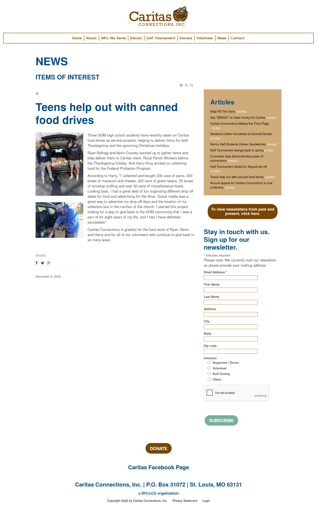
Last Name (211, 296)
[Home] (181, 85)
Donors (136, 38)
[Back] (37, 94)
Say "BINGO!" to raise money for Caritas (237, 117)
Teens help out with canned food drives (237, 177)
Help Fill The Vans (222, 111)
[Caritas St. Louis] (158, 16)
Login (206, 500)
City (207, 321)
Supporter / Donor (226, 362)
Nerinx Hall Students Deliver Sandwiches (238, 144)
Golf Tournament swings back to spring (237, 150)
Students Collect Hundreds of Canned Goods (241, 134)
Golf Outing (221, 374)
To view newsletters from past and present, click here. (242, 211)
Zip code (210, 346)
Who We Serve (113, 38)
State (207, 333)
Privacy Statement (185, 500)
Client (217, 379)
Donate (186, 38)
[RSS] (187, 85)
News (221, 38)
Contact (238, 38)
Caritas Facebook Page (158, 467)
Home (77, 38)
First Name (212, 284)
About (91, 38)
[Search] (192, 85)
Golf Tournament (160, 38)
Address (210, 309)
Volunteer (204, 38)
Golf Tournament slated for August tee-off (238, 166)
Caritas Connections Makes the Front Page (239, 123)
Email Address (215, 272)
